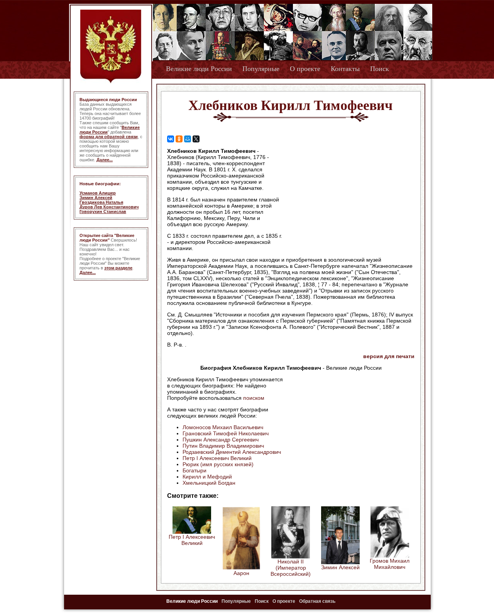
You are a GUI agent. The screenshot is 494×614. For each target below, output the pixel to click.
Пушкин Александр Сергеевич (221, 439)
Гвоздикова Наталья (101, 202)
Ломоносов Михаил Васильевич (223, 427)
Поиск (379, 69)
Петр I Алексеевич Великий (217, 458)
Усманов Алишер (98, 193)
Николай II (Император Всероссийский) (291, 567)
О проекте (305, 69)
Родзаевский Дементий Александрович (232, 452)
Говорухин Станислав (103, 211)
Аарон (241, 573)
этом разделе (118, 268)
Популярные (260, 69)
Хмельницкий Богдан (209, 483)
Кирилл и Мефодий (207, 477)
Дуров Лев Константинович (109, 207)
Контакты (345, 69)
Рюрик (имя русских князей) (218, 464)
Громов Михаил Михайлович (389, 564)
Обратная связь (317, 601)
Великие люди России (199, 69)
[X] (196, 138)
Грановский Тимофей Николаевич (226, 433)
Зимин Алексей (96, 197)
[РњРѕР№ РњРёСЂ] (187, 138)
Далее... (104, 159)
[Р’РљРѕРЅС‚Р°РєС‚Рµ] (170, 138)
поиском (253, 398)
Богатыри (194, 470)
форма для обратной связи (109, 136)
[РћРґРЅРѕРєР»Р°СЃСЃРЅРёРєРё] (179, 138)
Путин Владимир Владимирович (223, 446)
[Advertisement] (349, 197)
